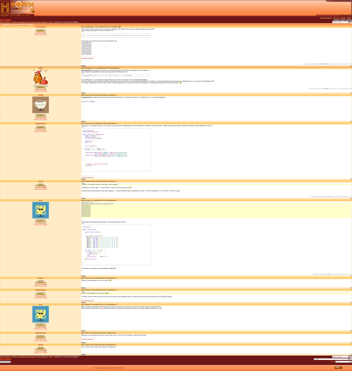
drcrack (40, 181)
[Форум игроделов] (11, 15)
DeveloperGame (40, 27)
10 (116, 333)
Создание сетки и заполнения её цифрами (66, 22)
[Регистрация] (16, 15)
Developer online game (88, 58)
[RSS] (28, 15)
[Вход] (21, 15)
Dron (40, 200)
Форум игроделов (5, 22)
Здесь (102, 308)
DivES (41, 68)
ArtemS (40, 95)
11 (115, 344)
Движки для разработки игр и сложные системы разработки (30, 22)
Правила (343, 18)
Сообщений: (40, 33)
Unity (50, 22)
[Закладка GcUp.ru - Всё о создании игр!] (25, 15)
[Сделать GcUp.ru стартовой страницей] (23, 15)
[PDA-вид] (26, 15)
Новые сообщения (326, 18)
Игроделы (336, 18)
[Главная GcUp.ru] (5, 15)
